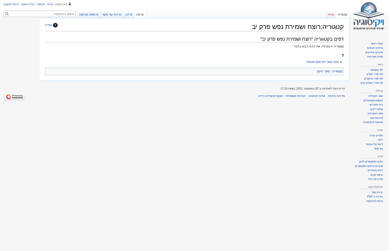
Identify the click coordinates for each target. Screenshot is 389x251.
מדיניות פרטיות (336, 96)
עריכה (129, 14)
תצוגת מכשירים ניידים (270, 96)
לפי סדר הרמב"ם (373, 78)
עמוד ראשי (377, 43)
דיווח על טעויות (374, 144)
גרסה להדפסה (374, 201)
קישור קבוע (377, 174)
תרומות (41, 4)
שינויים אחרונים (374, 52)
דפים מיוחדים (375, 170)
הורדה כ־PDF (375, 196)
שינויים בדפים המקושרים (369, 166)
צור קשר (378, 148)
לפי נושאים (377, 69)
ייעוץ (380, 139)
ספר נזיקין (323, 71)
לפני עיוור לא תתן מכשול (323, 62)
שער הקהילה (375, 96)
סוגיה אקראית (375, 56)
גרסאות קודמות (88, 14)
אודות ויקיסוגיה (316, 96)
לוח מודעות (376, 118)
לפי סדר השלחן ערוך (371, 82)
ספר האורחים (375, 113)
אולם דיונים (376, 109)
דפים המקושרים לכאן (371, 161)
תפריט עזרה (376, 135)
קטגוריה (337, 71)
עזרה (48, 25)
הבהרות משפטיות (296, 96)
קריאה (140, 14)
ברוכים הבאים (375, 47)
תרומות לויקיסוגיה (373, 122)
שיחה (50, 4)
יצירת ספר (377, 192)
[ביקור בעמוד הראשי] (369, 18)
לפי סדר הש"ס (375, 74)
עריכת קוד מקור (112, 14)
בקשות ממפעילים (373, 100)
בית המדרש (376, 104)
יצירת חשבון (28, 4)
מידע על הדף (375, 179)
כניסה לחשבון (11, 4)
